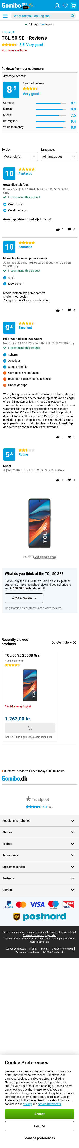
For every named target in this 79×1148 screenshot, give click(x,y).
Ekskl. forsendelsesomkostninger (34, 737)
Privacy (33, 948)
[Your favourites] (65, 6)
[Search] (72, 16)
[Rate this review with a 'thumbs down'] (69, 229)
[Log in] (57, 6)
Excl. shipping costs (45, 556)
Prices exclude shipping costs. (39, 935)
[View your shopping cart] (73, 6)
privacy (27, 1104)
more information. (39, 941)
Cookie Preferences (62, 948)
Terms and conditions (27, 952)
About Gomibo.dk (16, 948)
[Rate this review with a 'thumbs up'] (58, 229)
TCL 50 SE (9, 32)
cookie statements (49, 1104)
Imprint (44, 948)
